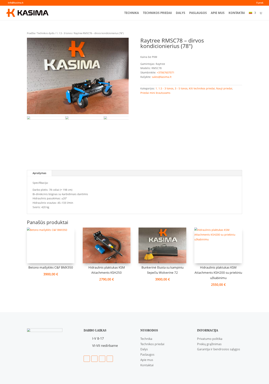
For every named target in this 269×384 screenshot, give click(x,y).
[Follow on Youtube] (110, 359)
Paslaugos (198, 13)
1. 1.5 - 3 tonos (64, 33)
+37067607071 (165, 72)
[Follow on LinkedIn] (94, 359)
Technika (131, 13)
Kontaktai (237, 13)
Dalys (180, 13)
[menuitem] (252, 16)
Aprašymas (39, 173)
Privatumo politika (209, 339)
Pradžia (31, 33)
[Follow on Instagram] (102, 359)
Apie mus (218, 13)
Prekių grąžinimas (209, 344)
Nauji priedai (224, 88)
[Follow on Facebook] (87, 359)
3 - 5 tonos (181, 88)
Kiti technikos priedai (202, 88)
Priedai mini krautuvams (155, 93)
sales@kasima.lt (161, 77)
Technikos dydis (45, 33)
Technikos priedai (157, 13)
